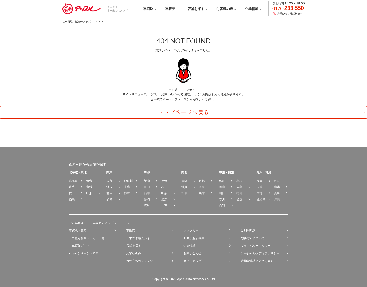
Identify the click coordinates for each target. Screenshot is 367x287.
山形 (89, 193)
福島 (72, 199)
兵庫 (202, 193)
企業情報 (189, 245)
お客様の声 (133, 253)
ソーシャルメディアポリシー (260, 253)
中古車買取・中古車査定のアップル (92, 222)
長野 (164, 181)
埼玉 (109, 187)
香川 (222, 199)
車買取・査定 (78, 230)
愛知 (164, 199)
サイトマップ (192, 261)
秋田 (72, 193)
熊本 (277, 187)
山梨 (164, 193)
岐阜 (147, 205)
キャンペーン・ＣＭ (85, 253)
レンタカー (191, 230)
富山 (147, 187)
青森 (89, 181)
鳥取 (222, 181)
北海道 (73, 181)
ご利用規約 (248, 230)
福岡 (260, 181)
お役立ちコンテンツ (139, 261)
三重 (164, 205)
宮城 (89, 187)
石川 (164, 187)
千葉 (127, 187)
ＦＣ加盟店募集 (194, 238)
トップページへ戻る (183, 112)
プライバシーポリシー (256, 245)
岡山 (222, 187)
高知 (222, 205)
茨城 (109, 199)
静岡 (147, 199)
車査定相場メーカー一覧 (88, 238)
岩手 (72, 187)
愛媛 (239, 199)
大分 (260, 193)
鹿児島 (261, 199)
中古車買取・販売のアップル (76, 21)
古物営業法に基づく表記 (257, 261)
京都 (202, 181)
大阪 (184, 181)
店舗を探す (133, 245)
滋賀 (184, 187)
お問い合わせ (192, 253)
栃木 (127, 193)
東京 (109, 181)
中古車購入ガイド (141, 238)
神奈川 (128, 181)
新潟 (147, 181)
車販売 (130, 230)
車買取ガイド (81, 245)
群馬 (109, 193)
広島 (239, 187)
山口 (222, 193)
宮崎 (277, 193)
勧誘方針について (253, 238)
